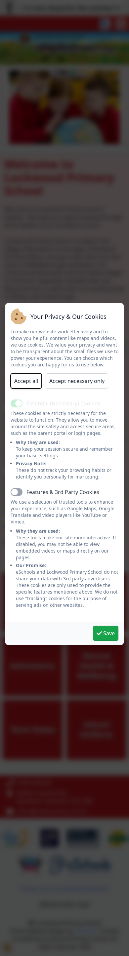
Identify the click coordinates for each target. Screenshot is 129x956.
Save (108, 633)
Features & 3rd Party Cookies (62, 492)
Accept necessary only (77, 381)
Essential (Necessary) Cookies (63, 403)
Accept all (26, 381)
